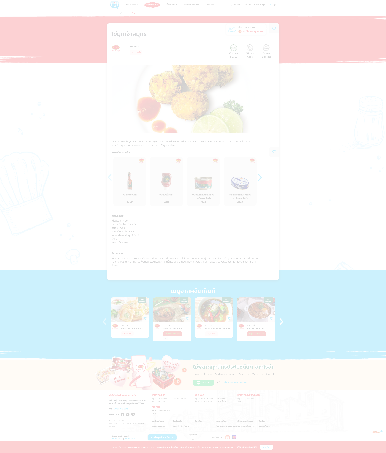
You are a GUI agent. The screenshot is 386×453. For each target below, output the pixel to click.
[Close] (227, 226)
